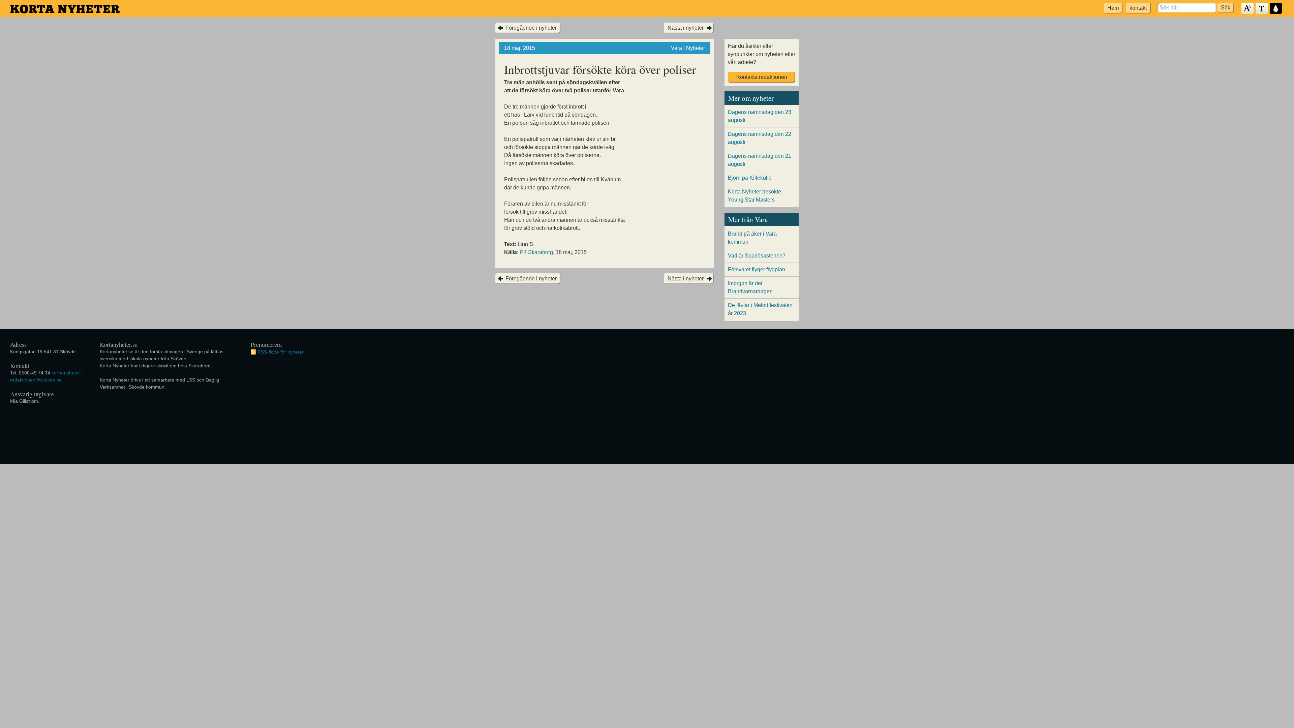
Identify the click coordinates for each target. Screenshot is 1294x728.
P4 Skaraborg (536, 252)
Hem (1113, 8)
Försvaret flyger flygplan (756, 269)
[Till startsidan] (65, 8)
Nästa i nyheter (686, 28)
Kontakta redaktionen (761, 77)
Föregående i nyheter (531, 28)
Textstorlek (1247, 8)
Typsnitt (1262, 8)
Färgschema (1276, 8)
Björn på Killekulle (750, 178)
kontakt (1138, 8)
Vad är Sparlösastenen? (756, 256)
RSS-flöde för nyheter (280, 351)
